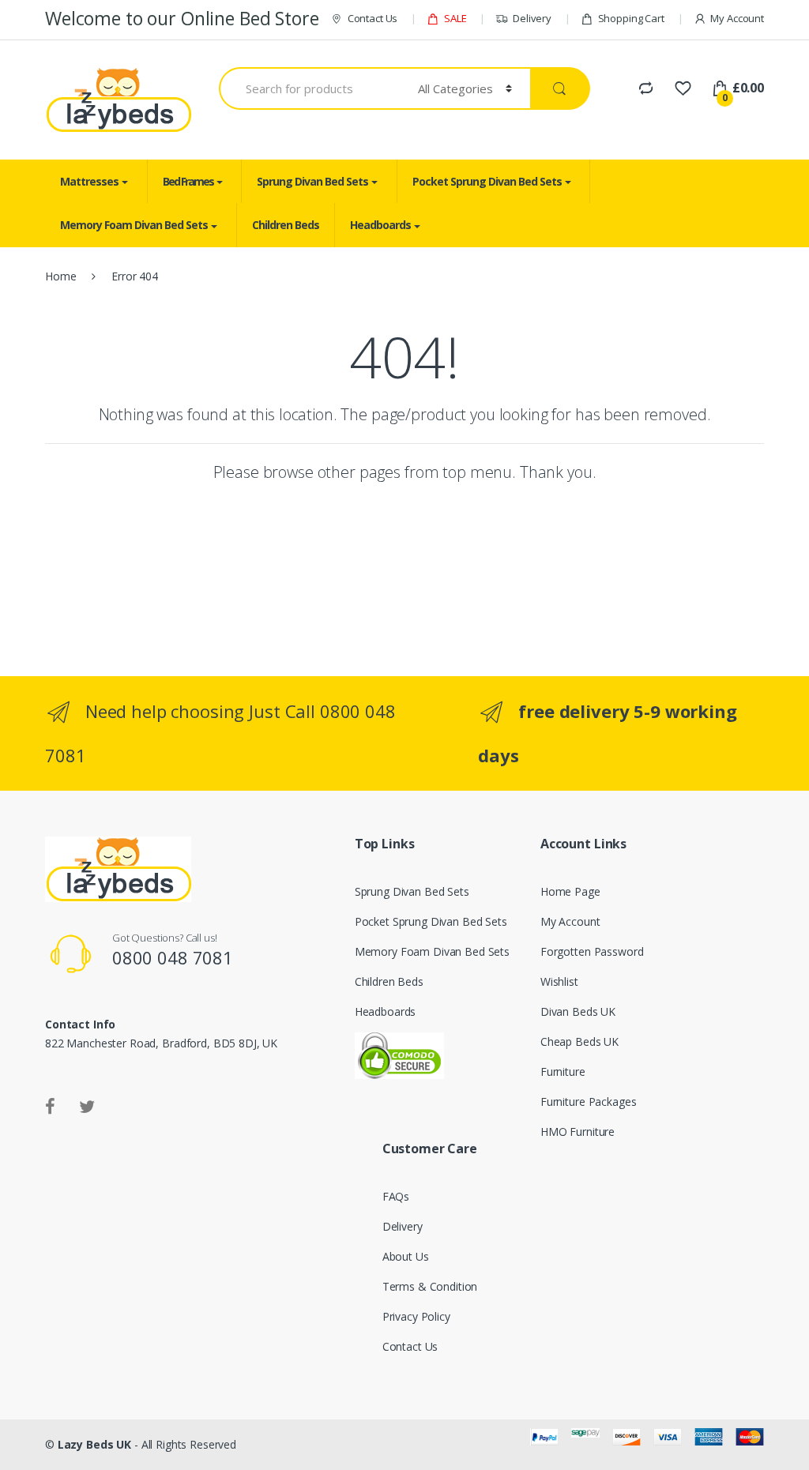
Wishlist (559, 981)
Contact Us (372, 18)
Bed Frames (188, 181)
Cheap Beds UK (579, 1041)
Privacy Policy (416, 1316)
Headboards (380, 224)
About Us (405, 1256)
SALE (455, 18)
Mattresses (89, 181)
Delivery (532, 18)
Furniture (562, 1071)
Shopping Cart (631, 18)
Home (60, 276)
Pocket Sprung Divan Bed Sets (487, 181)
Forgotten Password (591, 951)
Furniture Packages (588, 1101)
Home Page (570, 891)
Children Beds (285, 224)
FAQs (395, 1196)
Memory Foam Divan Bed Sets (134, 224)
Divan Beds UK (577, 1011)
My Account (737, 18)
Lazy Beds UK (94, 1444)
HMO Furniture (577, 1131)
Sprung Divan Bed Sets (312, 181)
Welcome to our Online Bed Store (186, 18)
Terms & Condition (430, 1286)
